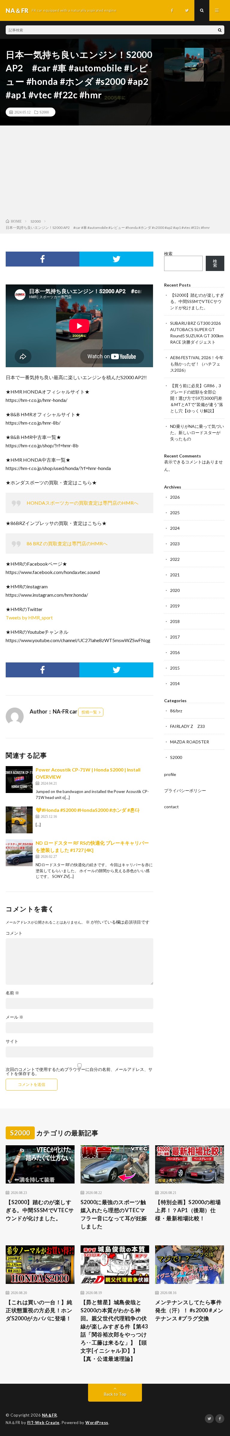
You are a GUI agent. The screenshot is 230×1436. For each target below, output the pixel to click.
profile (170, 774)
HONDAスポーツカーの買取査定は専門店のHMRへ (82, 503)
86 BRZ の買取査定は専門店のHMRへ (67, 543)
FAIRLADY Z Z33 (187, 726)
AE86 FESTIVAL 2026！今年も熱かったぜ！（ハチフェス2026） (196, 364)
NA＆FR (49, 1415)
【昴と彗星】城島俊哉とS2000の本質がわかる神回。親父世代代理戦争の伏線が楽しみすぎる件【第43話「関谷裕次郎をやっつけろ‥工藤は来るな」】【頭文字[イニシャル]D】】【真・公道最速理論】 (114, 1330)
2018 (175, 621)
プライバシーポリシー (185, 790)
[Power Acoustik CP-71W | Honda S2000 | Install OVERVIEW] (19, 779)
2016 (175, 652)
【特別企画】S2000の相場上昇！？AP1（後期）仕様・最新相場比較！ (188, 1210)
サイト (12, 1041)
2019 (175, 605)
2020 (175, 590)
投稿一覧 (89, 712)
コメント (14, 933)
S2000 (44, 112)
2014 (175, 683)
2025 (175, 512)
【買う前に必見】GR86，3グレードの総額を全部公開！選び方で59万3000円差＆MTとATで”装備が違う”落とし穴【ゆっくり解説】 (196, 398)
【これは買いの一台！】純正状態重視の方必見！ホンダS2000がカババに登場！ (39, 1310)
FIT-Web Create (43, 1422)
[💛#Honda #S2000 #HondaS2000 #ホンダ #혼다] (19, 819)
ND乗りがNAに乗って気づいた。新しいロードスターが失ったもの (197, 432)
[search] (219, 29)
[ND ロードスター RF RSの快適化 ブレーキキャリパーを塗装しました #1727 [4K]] (19, 852)
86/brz (176, 710)
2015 (175, 667)
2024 (175, 528)
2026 (175, 497)
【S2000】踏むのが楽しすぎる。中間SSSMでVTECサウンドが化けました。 (197, 301)
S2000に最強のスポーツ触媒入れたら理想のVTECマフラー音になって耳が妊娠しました (114, 1214)
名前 (12, 993)
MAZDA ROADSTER (189, 741)
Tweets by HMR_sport (29, 617)
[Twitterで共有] (116, 259)
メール (14, 1017)
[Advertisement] (115, 173)
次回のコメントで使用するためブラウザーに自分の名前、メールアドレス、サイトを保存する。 (79, 1071)
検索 (168, 253)
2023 (175, 543)
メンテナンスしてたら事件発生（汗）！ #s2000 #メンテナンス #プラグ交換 (189, 1310)
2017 (175, 636)
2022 (175, 559)
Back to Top (115, 1394)
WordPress (96, 1422)
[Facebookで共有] (42, 259)
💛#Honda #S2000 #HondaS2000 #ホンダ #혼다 (88, 810)
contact (171, 806)
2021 (175, 574)
